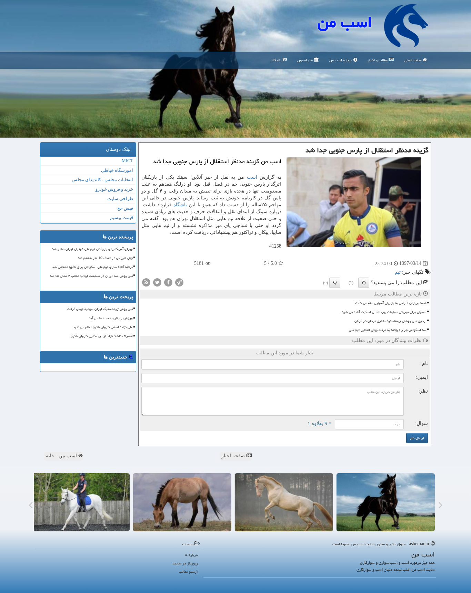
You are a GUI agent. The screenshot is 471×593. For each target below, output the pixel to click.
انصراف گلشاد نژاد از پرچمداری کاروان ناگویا (102, 336)
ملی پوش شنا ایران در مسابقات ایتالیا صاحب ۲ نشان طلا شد (91, 275)
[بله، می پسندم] (363, 283)
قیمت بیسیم (121, 217)
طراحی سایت (120, 198)
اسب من (345, 22)
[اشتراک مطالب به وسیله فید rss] (146, 281)
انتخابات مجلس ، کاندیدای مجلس (102, 179)
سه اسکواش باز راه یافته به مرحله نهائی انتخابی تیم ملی (388, 329)
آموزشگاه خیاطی (117, 170)
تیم (398, 272)
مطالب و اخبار (378, 60)
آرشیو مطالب (188, 571)
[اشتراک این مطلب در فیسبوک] (168, 281)
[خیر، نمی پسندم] (334, 283)
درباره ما (191, 554)
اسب (252, 177)
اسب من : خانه (62, 455)
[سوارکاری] (83, 502)
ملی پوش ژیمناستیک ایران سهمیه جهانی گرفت (100, 308)
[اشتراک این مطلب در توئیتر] (157, 281)
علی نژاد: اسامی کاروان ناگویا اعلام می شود (103, 327)
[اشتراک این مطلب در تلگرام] (179, 281)
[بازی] (388, 502)
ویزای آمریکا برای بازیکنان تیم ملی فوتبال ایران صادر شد (92, 249)
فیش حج (125, 208)
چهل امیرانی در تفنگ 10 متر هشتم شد (105, 257)
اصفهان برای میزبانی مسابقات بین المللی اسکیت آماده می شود (384, 312)
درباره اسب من (341, 60)
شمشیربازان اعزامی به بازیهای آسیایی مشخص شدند (390, 303)
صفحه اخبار (233, 455)
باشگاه (277, 60)
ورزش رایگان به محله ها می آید (111, 318)
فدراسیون (305, 60)
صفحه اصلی (413, 60)
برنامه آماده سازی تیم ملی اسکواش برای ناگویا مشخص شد (92, 266)
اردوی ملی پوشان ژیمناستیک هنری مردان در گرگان (390, 321)
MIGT (127, 160)
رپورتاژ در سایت (185, 563)
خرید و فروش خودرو (114, 189)
